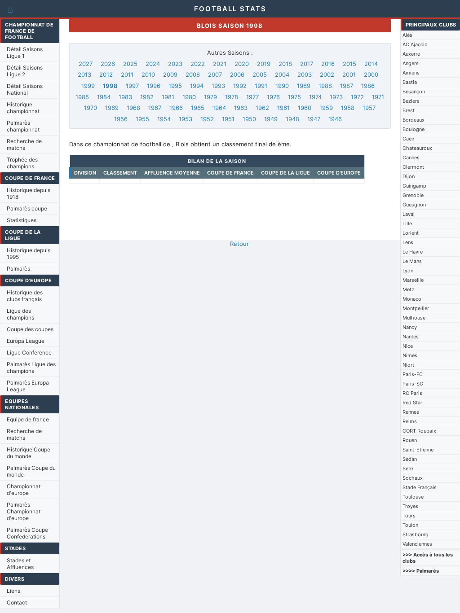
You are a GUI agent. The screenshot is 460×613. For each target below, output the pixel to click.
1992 (240, 85)
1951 (228, 119)
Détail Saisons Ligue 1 (25, 52)
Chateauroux (417, 148)
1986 (368, 85)
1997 (132, 85)
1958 (347, 107)
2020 (241, 63)
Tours (409, 515)
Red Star (412, 402)
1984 (104, 97)
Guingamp (414, 186)
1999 (88, 85)
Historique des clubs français (25, 295)
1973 (336, 97)
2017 (306, 63)
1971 (378, 97)
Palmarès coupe (27, 208)
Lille (407, 223)
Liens (13, 590)
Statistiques (21, 220)
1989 (303, 85)
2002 (327, 74)
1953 (185, 119)
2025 (130, 63)
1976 (273, 97)
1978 (231, 97)
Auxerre (411, 54)
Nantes (410, 336)
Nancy (409, 327)
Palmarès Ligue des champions (31, 367)
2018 (285, 63)
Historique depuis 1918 (28, 193)
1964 (219, 107)
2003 (304, 74)
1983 (125, 97)
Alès (407, 35)
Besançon (413, 91)
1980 (189, 97)
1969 (112, 107)
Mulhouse (413, 318)
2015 (349, 63)
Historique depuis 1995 (28, 253)
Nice (407, 346)
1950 (249, 119)
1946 (335, 119)
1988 (325, 85)
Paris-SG (412, 384)
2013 (84, 74)
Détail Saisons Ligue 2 (25, 71)
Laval (408, 214)
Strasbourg (415, 534)
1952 (207, 119)
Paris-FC (412, 374)
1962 (262, 107)
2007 (215, 74)
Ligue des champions (20, 314)
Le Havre (412, 252)
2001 (349, 74)
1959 (326, 107)
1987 (346, 85)
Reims (409, 421)
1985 (82, 97)
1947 (313, 119)
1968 (133, 107)
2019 (263, 63)
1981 (168, 97)
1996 (153, 85)
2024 (153, 63)
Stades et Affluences (20, 563)
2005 (259, 74)
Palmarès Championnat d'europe (23, 511)
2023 (175, 63)
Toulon (410, 525)
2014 (371, 63)
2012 (106, 74)
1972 (357, 97)
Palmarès (18, 268)
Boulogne (413, 129)
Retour (239, 243)
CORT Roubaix (419, 431)
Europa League (25, 340)
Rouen (409, 440)
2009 (170, 74)
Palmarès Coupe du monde (31, 471)
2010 (148, 74)
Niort (408, 365)
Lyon (407, 270)
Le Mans (412, 261)
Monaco (411, 299)
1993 (218, 85)
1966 (176, 107)
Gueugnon (414, 204)
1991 (261, 85)
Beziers (411, 101)
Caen (408, 139)
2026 (108, 63)
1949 (271, 119)
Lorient (410, 233)
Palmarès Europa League (28, 386)
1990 (282, 85)
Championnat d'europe (23, 489)
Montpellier (415, 308)
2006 (237, 74)
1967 (154, 107)
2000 (371, 74)
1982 (147, 97)
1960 (304, 107)
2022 (197, 63)
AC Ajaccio (415, 44)
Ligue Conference (29, 352)
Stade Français (419, 487)
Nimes (409, 355)
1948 (292, 119)
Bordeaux (413, 120)
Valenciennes (417, 544)
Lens (407, 242)
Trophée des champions (22, 163)
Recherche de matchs (24, 144)
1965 (197, 107)
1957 (369, 107)
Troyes (410, 506)
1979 (210, 97)
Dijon (408, 176)
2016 (328, 63)
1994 (196, 85)
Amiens (411, 73)
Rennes (410, 412)
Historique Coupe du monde (28, 453)
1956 (121, 119)
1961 (283, 107)
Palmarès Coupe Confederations (27, 533)
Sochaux (412, 478)
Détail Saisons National (25, 89)
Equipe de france (28, 419)
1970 (90, 107)
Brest (408, 110)
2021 (219, 63)
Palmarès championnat (23, 126)
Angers (410, 63)
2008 (193, 74)
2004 (282, 74)
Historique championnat (23, 107)
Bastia (409, 82)
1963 (241, 107)
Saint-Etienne (417, 450)
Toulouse (413, 497)
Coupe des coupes (30, 329)
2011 (127, 74)
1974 (315, 97)
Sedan (409, 459)
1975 (294, 97)
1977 (252, 97)
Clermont (413, 167)
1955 (142, 119)
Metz (408, 289)
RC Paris (412, 393)
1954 (164, 119)
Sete (407, 468)
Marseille (413, 280)
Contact (17, 602)
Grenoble (413, 195)
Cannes (411, 157)
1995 (175, 85)
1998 (110, 85)
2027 (86, 63)
